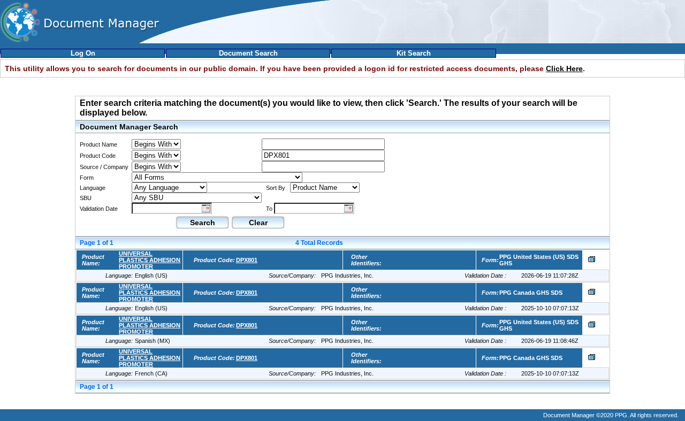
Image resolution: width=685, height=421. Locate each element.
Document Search (248, 53)
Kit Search (414, 53)
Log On (83, 53)
